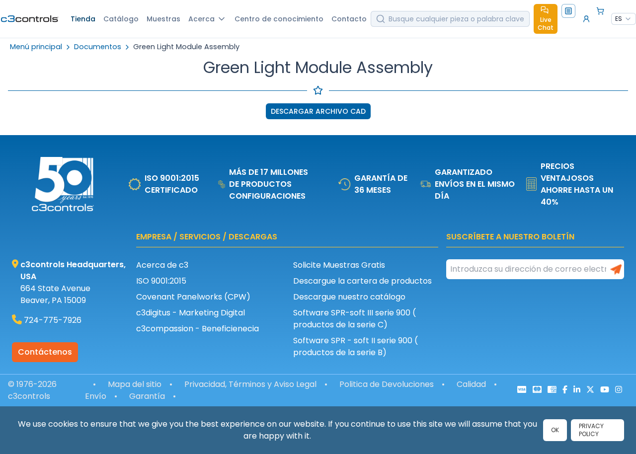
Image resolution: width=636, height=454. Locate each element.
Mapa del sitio (134, 384)
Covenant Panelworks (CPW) (193, 297)
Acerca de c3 (162, 265)
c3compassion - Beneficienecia (197, 328)
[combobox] (623, 19)
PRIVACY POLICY (591, 430)
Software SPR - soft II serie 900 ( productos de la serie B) (355, 346)
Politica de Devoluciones (386, 384)
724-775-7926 (52, 320)
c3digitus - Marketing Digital (190, 312)
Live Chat (546, 23)
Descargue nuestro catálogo (349, 297)
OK (555, 430)
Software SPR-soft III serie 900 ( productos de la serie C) (354, 318)
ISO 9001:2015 (161, 281)
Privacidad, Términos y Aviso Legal (250, 384)
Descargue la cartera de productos (362, 281)
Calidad (471, 384)
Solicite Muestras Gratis (339, 265)
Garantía (147, 396)
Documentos (97, 47)
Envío (95, 396)
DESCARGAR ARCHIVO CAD (318, 111)
